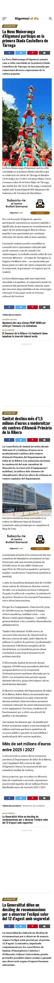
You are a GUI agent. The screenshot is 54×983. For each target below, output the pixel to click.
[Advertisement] (27, 7)
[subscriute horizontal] (27, 215)
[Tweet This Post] (20, 53)
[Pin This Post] (32, 53)
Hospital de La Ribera (34, 806)
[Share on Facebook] (9, 53)
